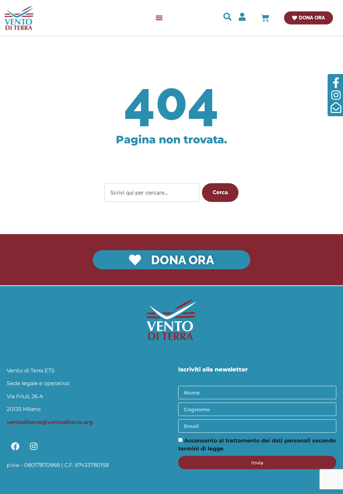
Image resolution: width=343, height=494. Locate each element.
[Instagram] (33, 446)
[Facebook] (15, 446)
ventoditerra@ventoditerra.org (50, 422)
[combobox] (152, 192)
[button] (159, 17)
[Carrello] (265, 18)
